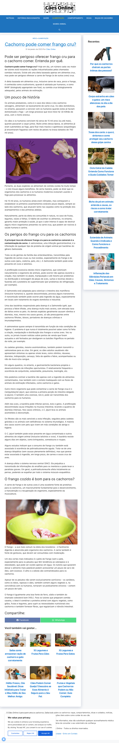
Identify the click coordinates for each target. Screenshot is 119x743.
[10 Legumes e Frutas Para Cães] (40, 645)
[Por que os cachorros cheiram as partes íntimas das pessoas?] (101, 59)
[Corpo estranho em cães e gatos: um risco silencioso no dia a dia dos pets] (101, 91)
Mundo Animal (59, 24)
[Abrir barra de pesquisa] (59, 30)
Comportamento (75, 18)
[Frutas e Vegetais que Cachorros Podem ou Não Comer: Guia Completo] (65, 678)
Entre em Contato (70, 733)
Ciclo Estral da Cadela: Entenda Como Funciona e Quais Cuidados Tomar (101, 171)
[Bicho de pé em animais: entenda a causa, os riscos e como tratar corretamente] (101, 196)
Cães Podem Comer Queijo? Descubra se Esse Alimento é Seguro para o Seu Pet (40, 690)
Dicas (88, 18)
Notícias (10, 18)
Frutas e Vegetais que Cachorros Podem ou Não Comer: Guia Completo (66, 690)
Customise (15, 733)
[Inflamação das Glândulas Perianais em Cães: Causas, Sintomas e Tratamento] (101, 268)
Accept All (45, 733)
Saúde (46, 18)
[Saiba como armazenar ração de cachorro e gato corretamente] (15, 645)
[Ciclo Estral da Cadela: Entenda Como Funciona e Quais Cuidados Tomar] (101, 163)
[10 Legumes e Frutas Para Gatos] (65, 645)
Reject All (30, 733)
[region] (30, 726)
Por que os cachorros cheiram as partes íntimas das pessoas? (101, 67)
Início (35, 38)
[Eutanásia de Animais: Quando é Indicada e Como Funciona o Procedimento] (101, 232)
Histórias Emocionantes (29, 18)
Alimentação (58, 18)
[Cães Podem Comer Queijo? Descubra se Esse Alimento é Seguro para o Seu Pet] (40, 678)
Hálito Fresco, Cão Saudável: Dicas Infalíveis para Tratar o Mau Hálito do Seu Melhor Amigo (15, 690)
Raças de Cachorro (104, 18)
